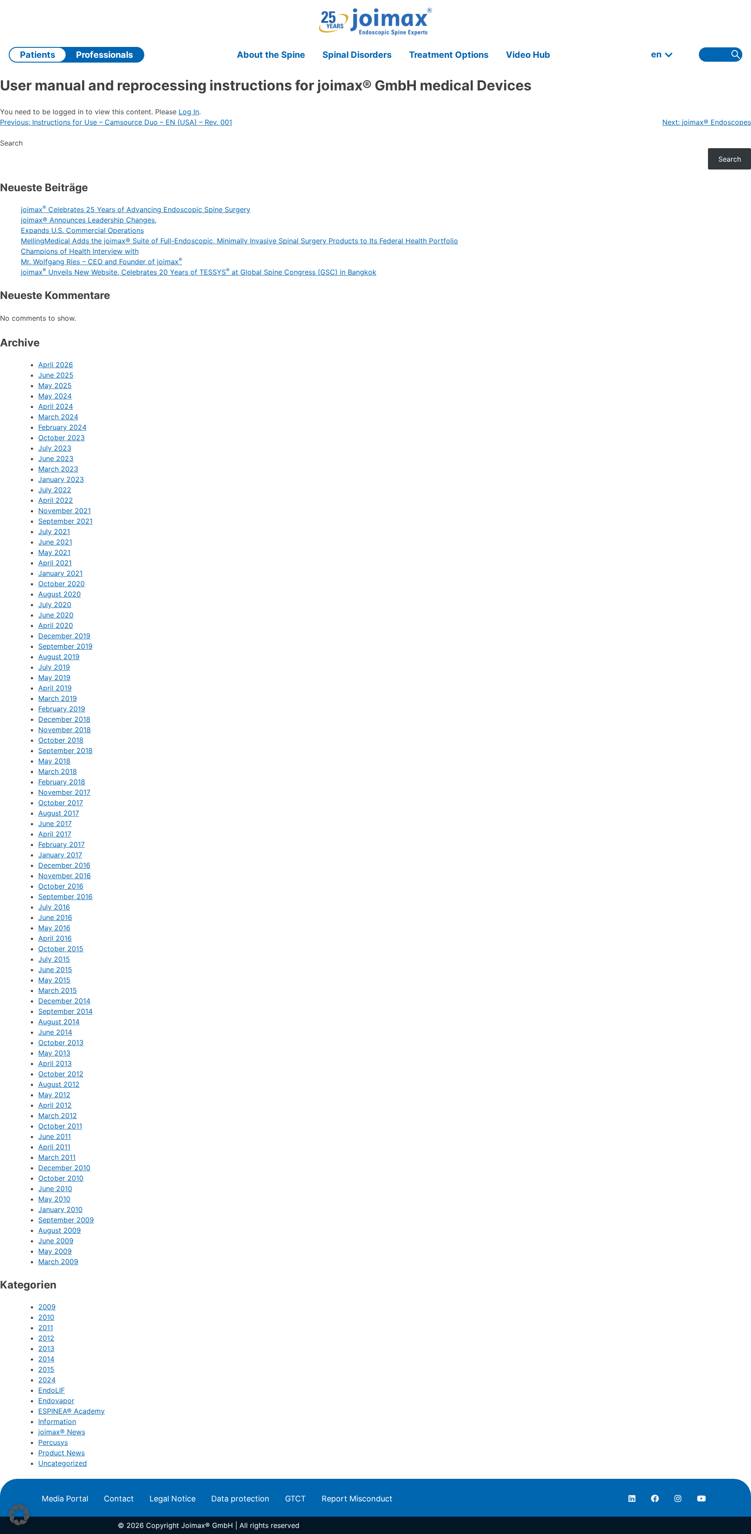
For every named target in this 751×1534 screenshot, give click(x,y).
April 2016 (55, 938)
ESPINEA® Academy (71, 1411)
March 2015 (57, 990)
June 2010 (55, 1188)
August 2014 (59, 1021)
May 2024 (55, 396)
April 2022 (55, 500)
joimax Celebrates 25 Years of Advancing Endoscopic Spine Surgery (135, 209)
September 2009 (66, 1219)
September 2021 (65, 521)
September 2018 (65, 750)
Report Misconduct (357, 1498)
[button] (19, 1515)
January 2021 (60, 573)
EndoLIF (51, 1390)
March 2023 (58, 469)
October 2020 (61, 583)
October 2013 (60, 1042)
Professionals (104, 55)
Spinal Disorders (357, 55)
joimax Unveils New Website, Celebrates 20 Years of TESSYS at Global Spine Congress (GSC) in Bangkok (198, 272)
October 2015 (60, 948)
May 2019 (54, 677)
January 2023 (61, 479)
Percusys (53, 1442)
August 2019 (59, 656)
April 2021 (55, 562)
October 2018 (60, 740)
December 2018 (64, 719)
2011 (45, 1327)
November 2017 (64, 792)
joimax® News (61, 1432)
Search (11, 143)
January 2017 (60, 854)
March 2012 (57, 1115)
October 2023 (61, 437)
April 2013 (55, 1063)
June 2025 (55, 375)
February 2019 (61, 708)
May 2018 (54, 761)
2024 (47, 1379)
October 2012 (60, 1073)
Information (57, 1421)
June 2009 (55, 1240)
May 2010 (54, 1199)
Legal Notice (173, 1498)
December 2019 (64, 635)
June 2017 (55, 823)
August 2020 (59, 594)
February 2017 (61, 844)
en (656, 54)
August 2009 (59, 1230)
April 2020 (55, 625)
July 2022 (54, 489)
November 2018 (64, 729)
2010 (46, 1317)
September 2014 (65, 1011)
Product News (61, 1452)
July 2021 (54, 531)
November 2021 (64, 510)
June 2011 (54, 1136)
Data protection (240, 1498)
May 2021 (54, 552)
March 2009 (58, 1261)
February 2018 (61, 781)
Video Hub (528, 55)
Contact (119, 1498)
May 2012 (54, 1094)
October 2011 (60, 1126)
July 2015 (54, 959)
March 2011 (57, 1157)
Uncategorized (62, 1463)
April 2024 (55, 406)
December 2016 (64, 865)
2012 (46, 1338)
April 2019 (55, 688)
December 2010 (64, 1167)
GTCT (295, 1498)
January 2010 (60, 1209)
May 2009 (55, 1251)
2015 (46, 1369)
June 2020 (55, 615)
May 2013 (54, 1053)
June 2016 (55, 917)
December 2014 (64, 1000)
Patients (37, 55)
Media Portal (65, 1498)
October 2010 (60, 1178)
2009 (47, 1306)
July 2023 (54, 448)
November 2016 (64, 875)
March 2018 (57, 771)
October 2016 (60, 886)
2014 (46, 1359)
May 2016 (54, 927)
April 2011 (54, 1146)
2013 (46, 1348)
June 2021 (55, 542)
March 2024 (58, 416)
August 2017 (58, 813)
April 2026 (55, 364)
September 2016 (65, 896)
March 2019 (57, 698)
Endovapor (56, 1400)
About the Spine (271, 55)
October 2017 (60, 802)
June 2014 (55, 1032)
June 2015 (55, 969)
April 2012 (55, 1105)
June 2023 (55, 458)
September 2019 (65, 646)
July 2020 (54, 604)
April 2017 (54, 834)
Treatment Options (448, 55)
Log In (189, 111)
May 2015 (54, 980)
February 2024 (62, 427)
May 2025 (55, 385)
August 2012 (59, 1084)
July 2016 (54, 907)
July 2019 (54, 667)
